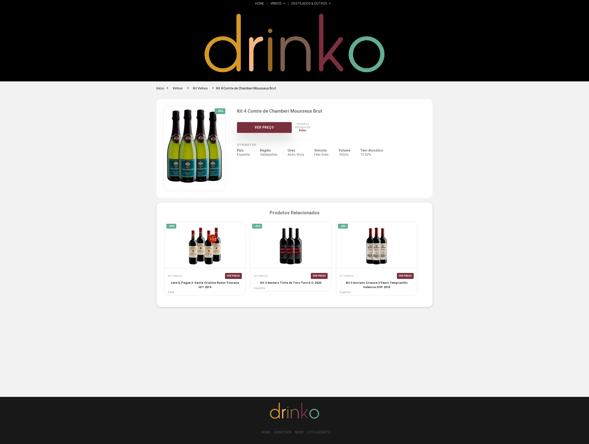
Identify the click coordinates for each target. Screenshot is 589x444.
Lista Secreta (318, 432)
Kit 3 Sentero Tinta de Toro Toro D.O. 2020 (290, 282)
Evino (302, 130)
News (299, 432)
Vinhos (276, 3)
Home (259, 3)
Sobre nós (283, 432)
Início (160, 88)
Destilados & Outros (309, 3)
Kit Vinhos (200, 88)
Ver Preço (264, 127)
